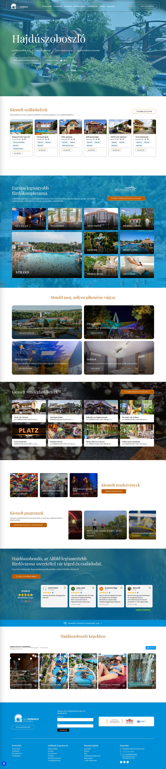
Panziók (50, 756)
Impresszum (88, 758)
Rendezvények (79, 6)
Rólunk (86, 751)
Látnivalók (58, 6)
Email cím (60, 717)
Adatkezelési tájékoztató (92, 756)
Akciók (102, 6)
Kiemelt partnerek (54, 758)
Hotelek (50, 751)
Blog (85, 753)
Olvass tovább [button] (76, 604)
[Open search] (134, 6)
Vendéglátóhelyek (54, 760)
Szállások (68, 6)
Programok (47, 6)
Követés (152, 648)
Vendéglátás (92, 6)
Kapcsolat (111, 6)
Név (58, 723)
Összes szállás (53, 749)
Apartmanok (52, 753)
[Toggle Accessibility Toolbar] (3, 763)
